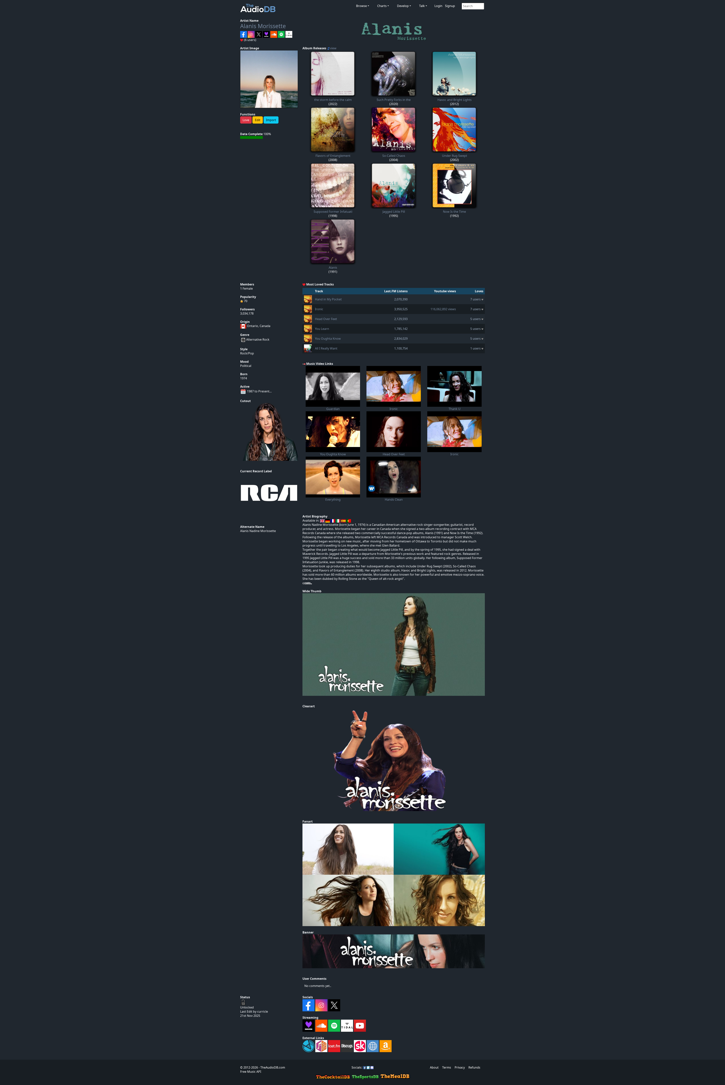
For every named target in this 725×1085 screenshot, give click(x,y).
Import (271, 120)
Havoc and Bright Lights (454, 100)
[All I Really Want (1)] (308, 348)
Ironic (319, 309)
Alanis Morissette (263, 26)
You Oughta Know (328, 338)
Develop (403, 6)
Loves (479, 291)
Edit (257, 120)
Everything (333, 499)
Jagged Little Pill (394, 212)
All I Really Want (326, 348)
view (333, 48)
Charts (382, 6)
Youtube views (445, 291)
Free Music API (250, 1072)
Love (246, 120)
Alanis (333, 267)
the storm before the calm (333, 100)
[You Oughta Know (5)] (308, 338)
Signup (450, 6)
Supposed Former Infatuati (333, 212)
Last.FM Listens (396, 291)
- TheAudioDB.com (271, 1067)
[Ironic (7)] (308, 309)
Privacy (460, 1067)
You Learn (322, 329)
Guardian (333, 409)
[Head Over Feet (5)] (308, 318)
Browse (361, 6)
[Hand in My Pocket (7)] (308, 299)
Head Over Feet (326, 319)
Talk (422, 6)
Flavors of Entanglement (332, 156)
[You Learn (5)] (308, 328)
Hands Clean (394, 499)
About (434, 1067)
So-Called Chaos (393, 156)
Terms (446, 1067)
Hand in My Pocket (328, 299)
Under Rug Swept (454, 156)
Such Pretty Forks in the (394, 100)
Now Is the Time (454, 212)
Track (319, 291)
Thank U (454, 409)
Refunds (474, 1067)
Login (438, 6)
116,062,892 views (443, 309)
